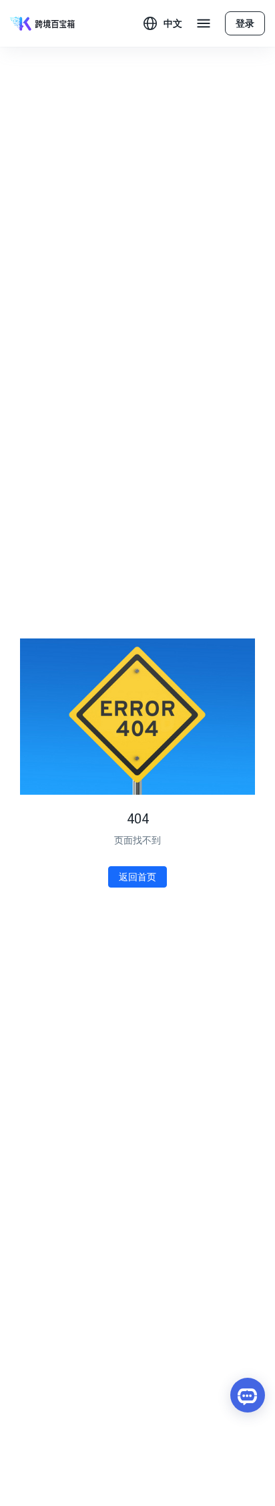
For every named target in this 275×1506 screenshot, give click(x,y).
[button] (163, 23)
